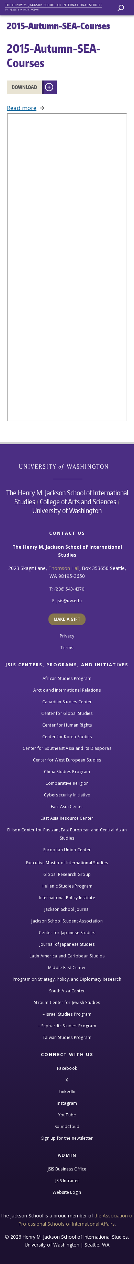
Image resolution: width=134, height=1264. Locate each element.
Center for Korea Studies (67, 737)
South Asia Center (67, 991)
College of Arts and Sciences (78, 501)
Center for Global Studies (66, 713)
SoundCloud (67, 1126)
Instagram (67, 1103)
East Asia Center (67, 806)
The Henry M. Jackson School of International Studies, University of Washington (56, 6)
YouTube (67, 1115)
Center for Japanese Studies (67, 932)
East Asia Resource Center (67, 818)
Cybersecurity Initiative (67, 795)
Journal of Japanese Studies (67, 944)
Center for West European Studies (67, 760)
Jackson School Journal (67, 909)
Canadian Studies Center (67, 702)
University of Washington (67, 466)
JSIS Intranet (67, 1181)
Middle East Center (67, 967)
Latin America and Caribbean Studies (67, 956)
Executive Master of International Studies (67, 863)
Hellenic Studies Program (67, 886)
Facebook (67, 1068)
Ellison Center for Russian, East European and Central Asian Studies (67, 834)
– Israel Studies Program (67, 1014)
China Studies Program (67, 771)
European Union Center (67, 850)
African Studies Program (67, 678)
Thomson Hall (63, 568)
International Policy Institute (67, 898)
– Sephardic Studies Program (67, 1026)
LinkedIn (67, 1091)
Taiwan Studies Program (67, 1037)
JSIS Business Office (67, 1169)
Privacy (67, 636)
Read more (21, 108)
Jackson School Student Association (67, 921)
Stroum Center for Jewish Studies (67, 1002)
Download (24, 87)
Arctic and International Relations (67, 690)
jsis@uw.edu (69, 601)
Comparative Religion (67, 783)
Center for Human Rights (67, 725)
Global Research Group (67, 874)
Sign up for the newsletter (67, 1138)
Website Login (67, 1192)
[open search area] (121, 8)
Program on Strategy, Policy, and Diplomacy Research (67, 979)
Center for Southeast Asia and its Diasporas (67, 748)
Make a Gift (67, 619)
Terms (66, 647)
